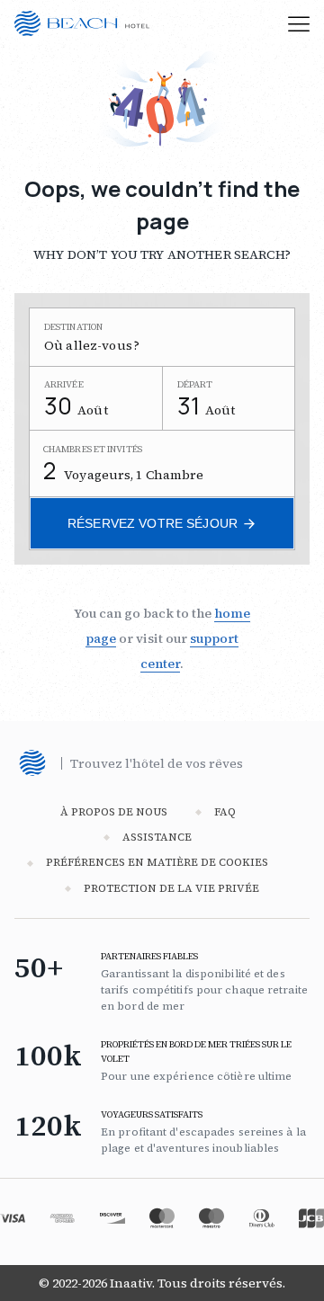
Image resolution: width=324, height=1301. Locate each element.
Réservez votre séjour (153, 523)
